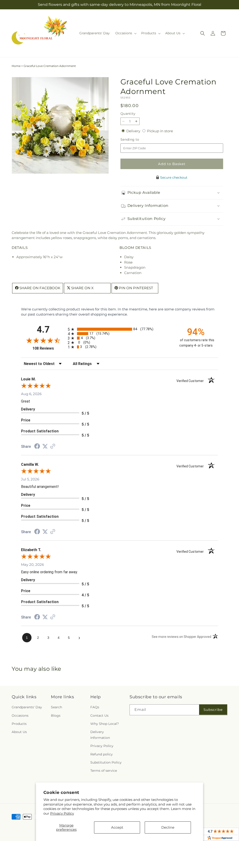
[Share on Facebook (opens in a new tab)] (37, 447)
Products (19, 724)
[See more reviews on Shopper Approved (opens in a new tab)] (52, 446)
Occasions (20, 715)
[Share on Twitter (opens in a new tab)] (45, 446)
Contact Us (99, 715)
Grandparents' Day (27, 707)
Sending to (136, 139)
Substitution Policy (106, 762)
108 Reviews (48, 348)
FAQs (94, 707)
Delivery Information (100, 735)
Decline (167, 827)
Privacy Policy (62, 813)
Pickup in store (160, 131)
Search (56, 707)
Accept (117, 827)
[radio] (119, 329)
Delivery (133, 131)
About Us (19, 732)
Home (16, 66)
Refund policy (101, 754)
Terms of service (103, 770)
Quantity (127, 113)
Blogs (55, 715)
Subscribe (213, 709)
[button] (125, 33)
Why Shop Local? (104, 724)
